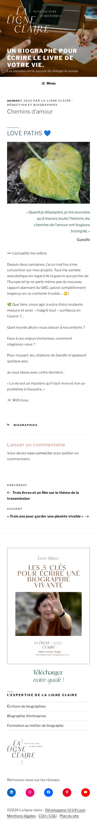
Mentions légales (21, 816)
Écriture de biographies (26, 706)
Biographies (26, 425)
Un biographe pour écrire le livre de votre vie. (42, 58)
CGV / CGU (48, 816)
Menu (51, 83)
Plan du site (69, 816)
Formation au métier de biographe (35, 725)
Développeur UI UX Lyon (65, 810)
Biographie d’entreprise (26, 716)
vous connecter (40, 453)
